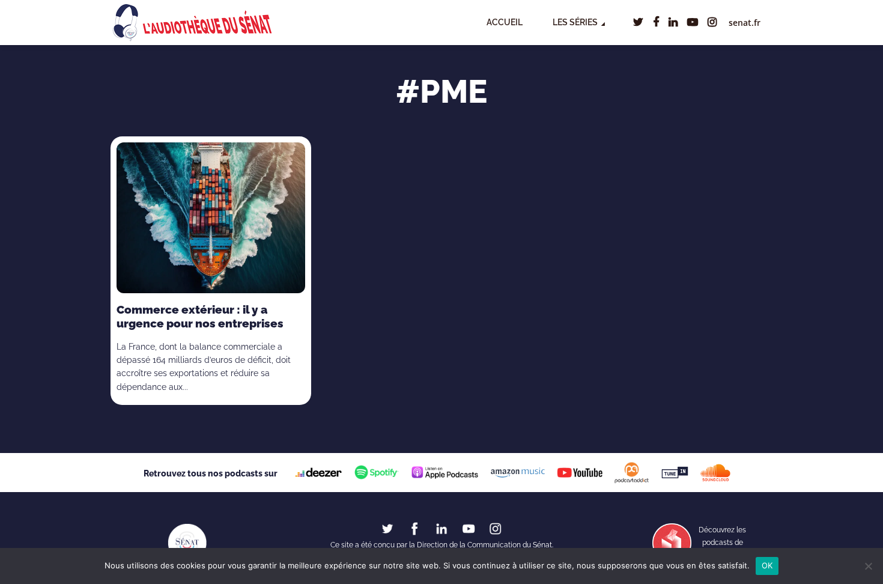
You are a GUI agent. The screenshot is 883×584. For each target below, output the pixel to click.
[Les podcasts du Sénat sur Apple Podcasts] (444, 472)
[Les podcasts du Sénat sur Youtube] (579, 472)
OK (767, 565)
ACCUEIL (505, 22)
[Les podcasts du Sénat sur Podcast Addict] (631, 472)
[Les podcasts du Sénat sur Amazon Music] (517, 472)
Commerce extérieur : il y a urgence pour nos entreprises (200, 316)
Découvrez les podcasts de (722, 543)
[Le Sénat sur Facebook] (414, 528)
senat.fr (744, 22)
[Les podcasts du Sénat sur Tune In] (674, 472)
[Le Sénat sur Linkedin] (441, 528)
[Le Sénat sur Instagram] (495, 528)
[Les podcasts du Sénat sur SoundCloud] (715, 473)
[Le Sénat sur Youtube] (468, 528)
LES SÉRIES (575, 22)
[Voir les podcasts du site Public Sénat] (672, 542)
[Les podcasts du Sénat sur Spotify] (376, 472)
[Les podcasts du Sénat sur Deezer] (318, 472)
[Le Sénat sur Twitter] (387, 528)
